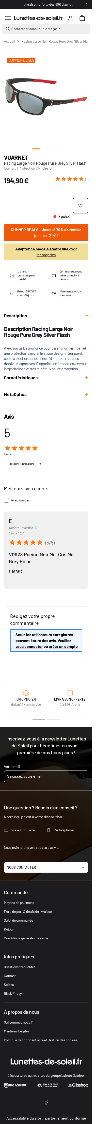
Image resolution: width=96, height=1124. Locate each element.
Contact (10, 976)
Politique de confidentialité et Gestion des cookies (40, 1040)
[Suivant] (86, 4)
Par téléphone (64, 830)
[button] (72, 179)
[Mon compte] (70, 18)
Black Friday (13, 993)
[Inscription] (83, 776)
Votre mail (12, 766)
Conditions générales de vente (26, 938)
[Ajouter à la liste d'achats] (80, 205)
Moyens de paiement (19, 902)
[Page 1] (38, 719)
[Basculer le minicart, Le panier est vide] (82, 18)
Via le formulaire (23, 830)
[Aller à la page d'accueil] (38, 18)
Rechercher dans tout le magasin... (37, 29)
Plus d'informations (21, 464)
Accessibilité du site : (46, 1118)
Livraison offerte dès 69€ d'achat (48, 4)
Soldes (9, 984)
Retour (9, 929)
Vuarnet (16, 157)
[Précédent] (5, 4)
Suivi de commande (18, 920)
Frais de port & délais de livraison (28, 911)
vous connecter (29, 646)
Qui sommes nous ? (18, 1022)
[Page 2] (53, 719)
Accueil (9, 41)
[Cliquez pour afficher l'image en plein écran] (46, 97)
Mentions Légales (16, 1031)
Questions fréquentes (19, 967)
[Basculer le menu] (8, 18)
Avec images (20, 500)
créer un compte (63, 646)
